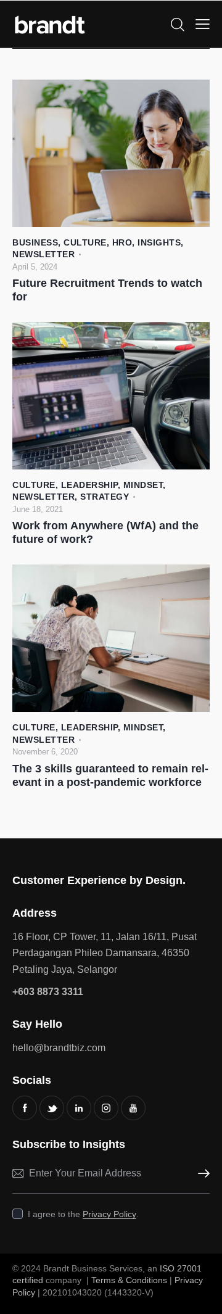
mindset (143, 485)
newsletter (43, 254)
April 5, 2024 (34, 266)
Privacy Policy (109, 1214)
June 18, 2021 (37, 509)
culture (85, 242)
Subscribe (200, 1173)
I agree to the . (83, 1214)
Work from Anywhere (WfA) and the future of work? (105, 532)
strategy (104, 497)
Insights (159, 242)
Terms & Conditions (129, 1280)
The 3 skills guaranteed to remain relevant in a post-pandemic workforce (110, 775)
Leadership (89, 485)
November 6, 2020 (45, 751)
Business (35, 242)
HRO (122, 242)
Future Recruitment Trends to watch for (107, 290)
